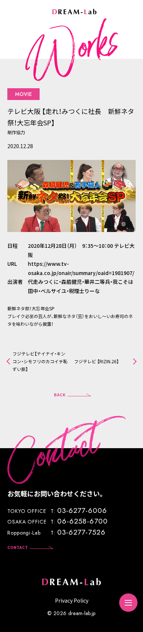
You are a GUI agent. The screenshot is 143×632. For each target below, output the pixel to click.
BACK (60, 394)
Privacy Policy (71, 600)
